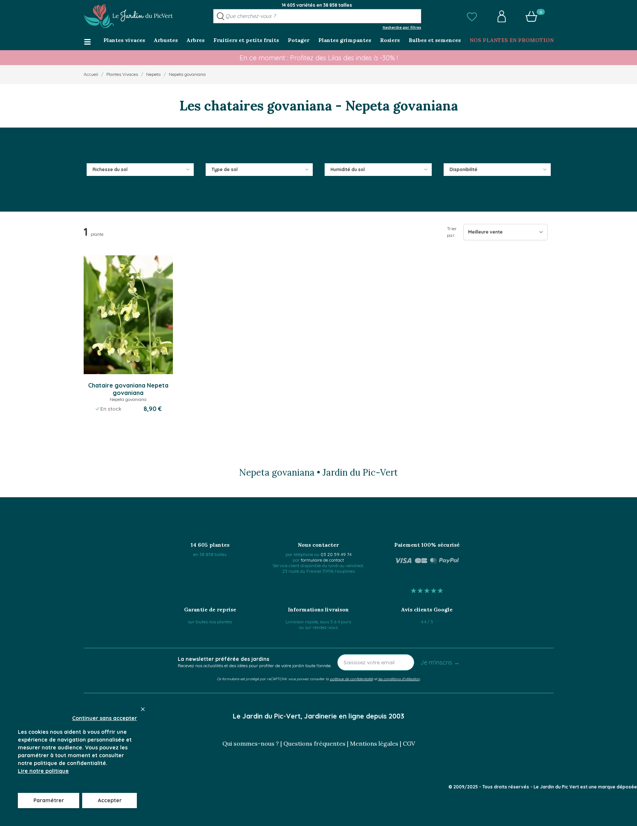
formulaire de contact (322, 560)
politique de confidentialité (351, 678)
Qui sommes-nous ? (250, 743)
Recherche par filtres (402, 27)
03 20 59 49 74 (336, 554)
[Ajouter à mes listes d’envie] (159, 268)
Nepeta (153, 74)
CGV (409, 743)
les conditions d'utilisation (399, 678)
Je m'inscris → (440, 662)
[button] (471, 16)
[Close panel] (143, 709)
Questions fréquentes (314, 743)
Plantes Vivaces (122, 74)
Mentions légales (374, 743)
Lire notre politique (43, 771)
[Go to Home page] (128, 16)
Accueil (91, 74)
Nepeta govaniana (187, 74)
